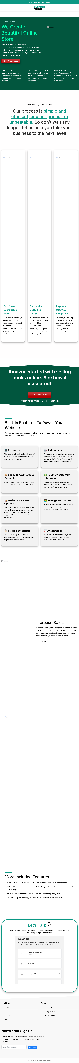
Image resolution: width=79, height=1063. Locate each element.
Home (6, 1007)
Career (6, 1020)
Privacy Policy (49, 1012)
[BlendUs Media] (40, 7)
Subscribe (32, 1047)
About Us (7, 1012)
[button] (2, 7)
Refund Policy (48, 1007)
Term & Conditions (50, 1016)
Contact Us (8, 1016)
